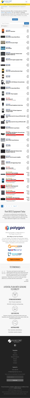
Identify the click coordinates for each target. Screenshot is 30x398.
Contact (15, 362)
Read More (15, 19)
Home (15, 353)
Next (14, 206)
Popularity (5, 25)
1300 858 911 (15, 369)
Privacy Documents (5, 386)
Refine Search (25, 25)
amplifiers (9, 12)
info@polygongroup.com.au (15, 371)
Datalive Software (17, 388)
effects (2, 12)
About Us (15, 355)
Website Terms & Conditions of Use (21, 386)
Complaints (12, 386)
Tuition (15, 360)
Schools (15, 358)
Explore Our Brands (15, 259)
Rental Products (4, 6)
